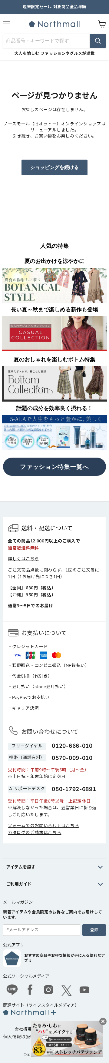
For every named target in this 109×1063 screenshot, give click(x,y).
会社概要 (23, 1029)
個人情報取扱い (19, 1037)
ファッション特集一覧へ (54, 466)
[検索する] (98, 41)
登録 (94, 930)
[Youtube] (85, 991)
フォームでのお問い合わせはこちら (43, 826)
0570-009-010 (72, 758)
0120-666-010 (72, 746)
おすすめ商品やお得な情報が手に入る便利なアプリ (64, 958)
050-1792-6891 (74, 789)
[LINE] (12, 991)
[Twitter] (67, 991)
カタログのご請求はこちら (34, 833)
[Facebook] (30, 991)
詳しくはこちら (23, 559)
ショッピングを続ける (54, 167)
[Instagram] (48, 991)
